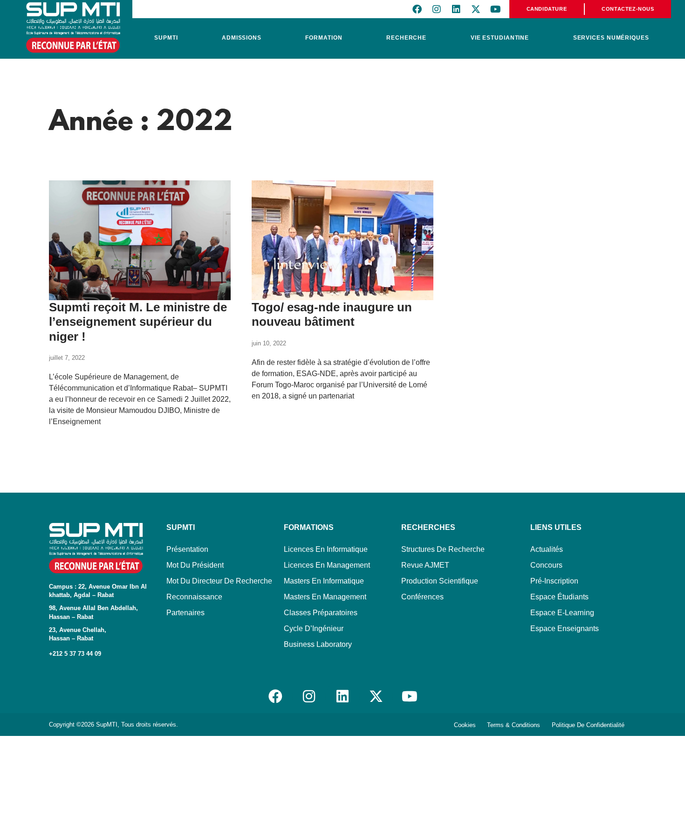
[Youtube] (495, 9)
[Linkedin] (456, 9)
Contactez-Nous (628, 9)
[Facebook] (417, 9)
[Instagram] (436, 9)
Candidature (547, 9)
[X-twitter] (475, 9)
